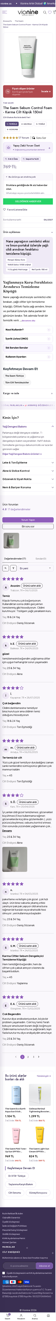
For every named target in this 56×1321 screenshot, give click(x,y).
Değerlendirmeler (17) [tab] (14, 567)
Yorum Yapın (27, 529)
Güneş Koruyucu (17, 1211)
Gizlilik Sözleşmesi (11, 1253)
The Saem (19, 21)
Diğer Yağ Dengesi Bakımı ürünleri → (22, 463)
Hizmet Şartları (9, 1261)
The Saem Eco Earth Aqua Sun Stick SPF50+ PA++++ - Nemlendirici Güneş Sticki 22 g (15, 1121)
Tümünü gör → (41, 1088)
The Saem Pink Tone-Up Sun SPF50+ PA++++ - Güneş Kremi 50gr (14, 1160)
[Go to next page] (38, 1069)
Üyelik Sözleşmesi (11, 1240)
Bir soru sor (27, 535)
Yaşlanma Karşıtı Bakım (20, 1194)
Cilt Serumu (14, 1203)
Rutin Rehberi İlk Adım (12, 1232)
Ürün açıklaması (11, 236)
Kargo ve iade (11, 402)
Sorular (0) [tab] (39, 567)
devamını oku (32, 330)
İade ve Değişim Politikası (14, 1244)
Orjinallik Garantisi (11, 1236)
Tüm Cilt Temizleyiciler (17, 391)
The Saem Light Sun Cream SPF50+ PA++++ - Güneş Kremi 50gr (38, 1160)
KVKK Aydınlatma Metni (13, 1257)
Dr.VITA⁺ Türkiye (16, 1186)
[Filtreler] (13, 577)
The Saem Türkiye (14, 385)
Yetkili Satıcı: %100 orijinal (19, 269)
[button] (11, 137)
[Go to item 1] (11, 550)
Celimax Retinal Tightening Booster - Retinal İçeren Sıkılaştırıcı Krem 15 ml (38, 1121)
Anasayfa (7, 21)
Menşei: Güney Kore (16, 264)
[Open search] (5, 577)
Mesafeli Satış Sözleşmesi (14, 1248)
